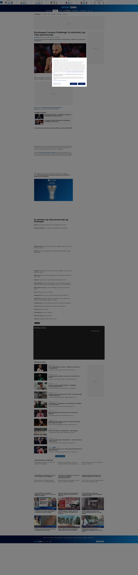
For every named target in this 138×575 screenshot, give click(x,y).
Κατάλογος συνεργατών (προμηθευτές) (60, 80)
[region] (69, 72)
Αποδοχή (81, 83)
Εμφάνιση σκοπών (57, 83)
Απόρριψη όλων (73, 83)
